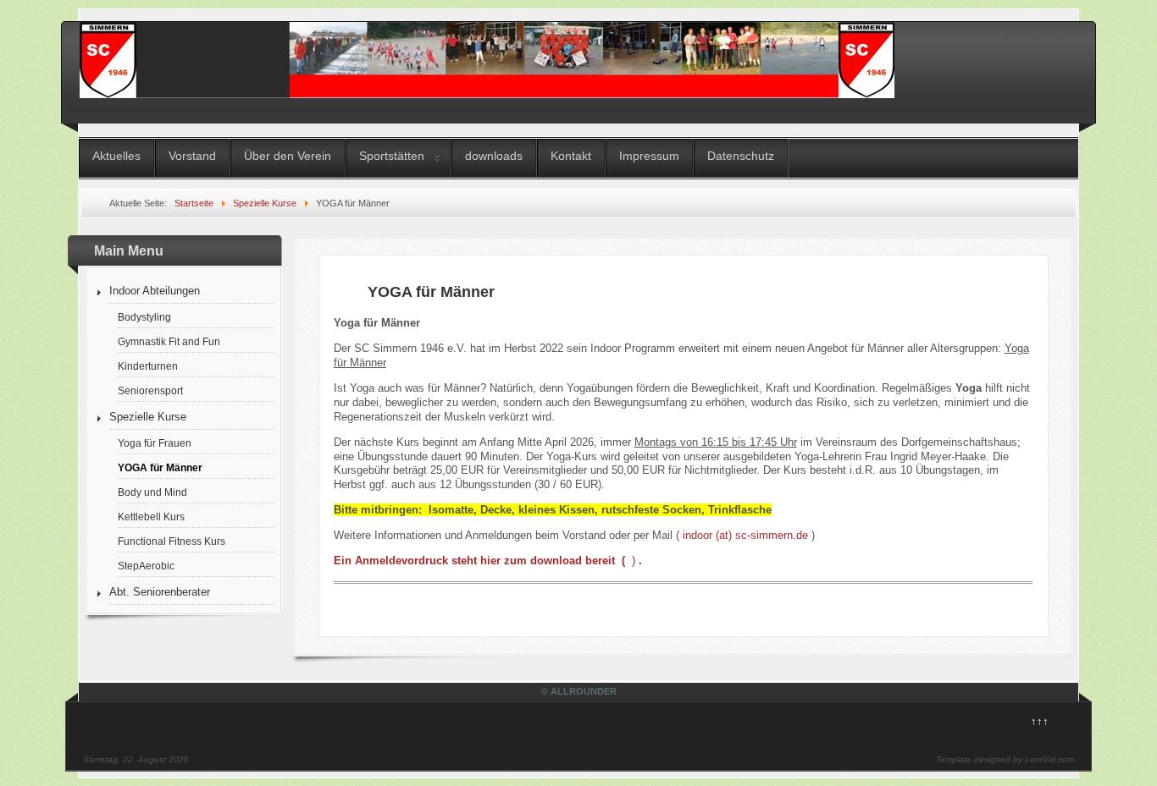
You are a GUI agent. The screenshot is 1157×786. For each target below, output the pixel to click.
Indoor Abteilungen (154, 290)
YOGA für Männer (160, 467)
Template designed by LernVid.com (1005, 759)
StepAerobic (146, 565)
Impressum (649, 155)
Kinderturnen (148, 365)
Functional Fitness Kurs (171, 541)
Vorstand (192, 155)
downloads (494, 155)
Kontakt (571, 155)
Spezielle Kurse (147, 416)
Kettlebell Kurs (151, 516)
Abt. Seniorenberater (159, 591)
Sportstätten (391, 155)
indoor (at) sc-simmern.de (745, 535)
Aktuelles (116, 155)
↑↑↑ (1040, 721)
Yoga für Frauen (154, 442)
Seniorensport (150, 390)
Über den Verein (287, 155)
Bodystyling (144, 316)
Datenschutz (740, 155)
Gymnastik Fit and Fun (169, 341)
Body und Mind (152, 491)
